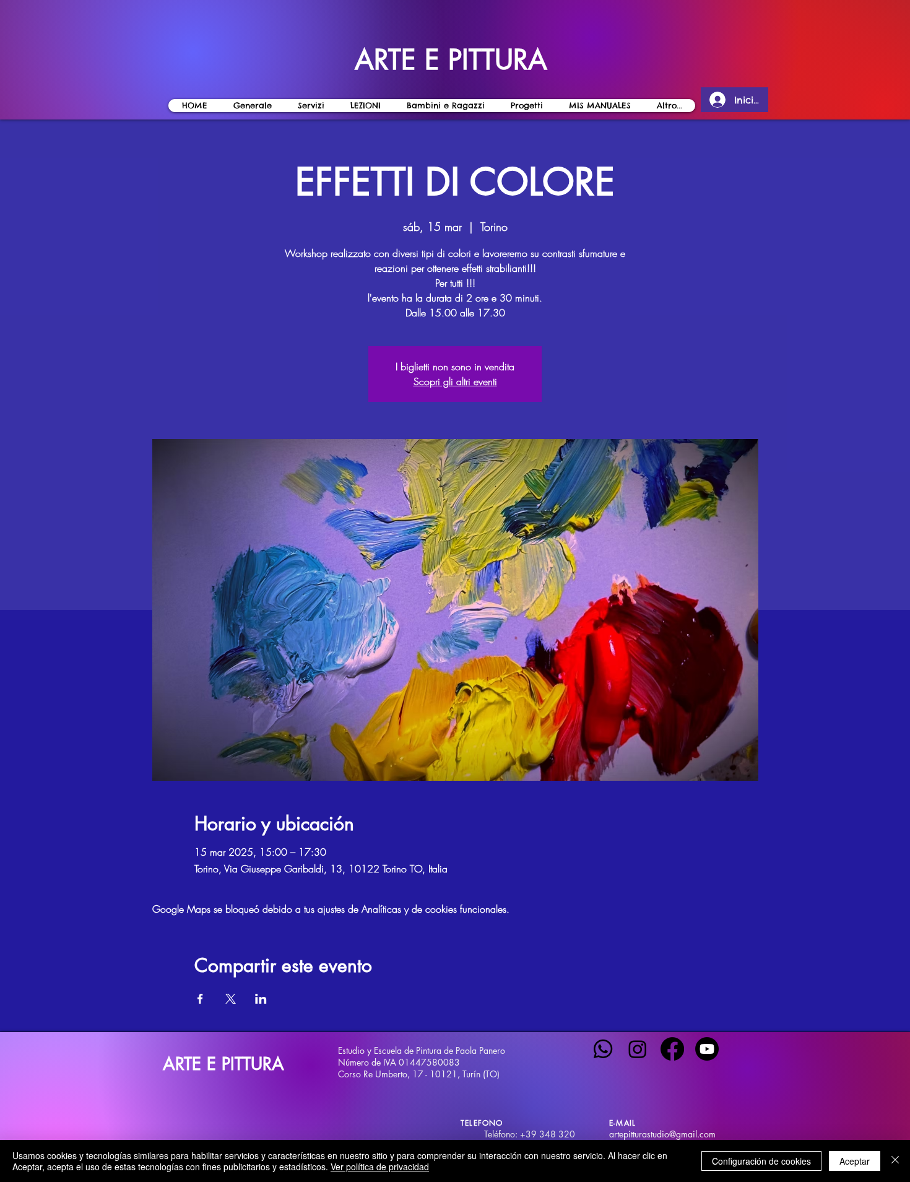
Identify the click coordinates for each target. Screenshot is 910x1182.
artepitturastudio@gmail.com (662, 1134)
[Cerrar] (895, 1161)
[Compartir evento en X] (230, 999)
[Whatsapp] (603, 1049)
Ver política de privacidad (380, 1166)
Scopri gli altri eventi (455, 381)
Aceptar (854, 1161)
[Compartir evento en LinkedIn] (261, 999)
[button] (365, 105)
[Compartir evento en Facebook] (200, 999)
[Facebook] (672, 1049)
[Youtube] (707, 1049)
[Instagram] (637, 1049)
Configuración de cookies (761, 1161)
